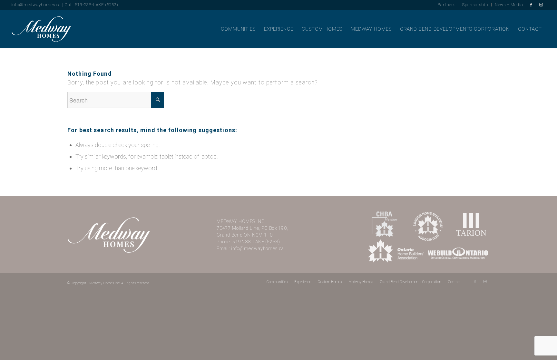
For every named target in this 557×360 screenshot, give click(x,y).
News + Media (509, 4)
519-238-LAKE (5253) (256, 241)
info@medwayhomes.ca (36, 4)
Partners (446, 4)
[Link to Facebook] (531, 5)
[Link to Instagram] (541, 5)
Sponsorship (475, 4)
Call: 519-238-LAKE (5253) (91, 4)
